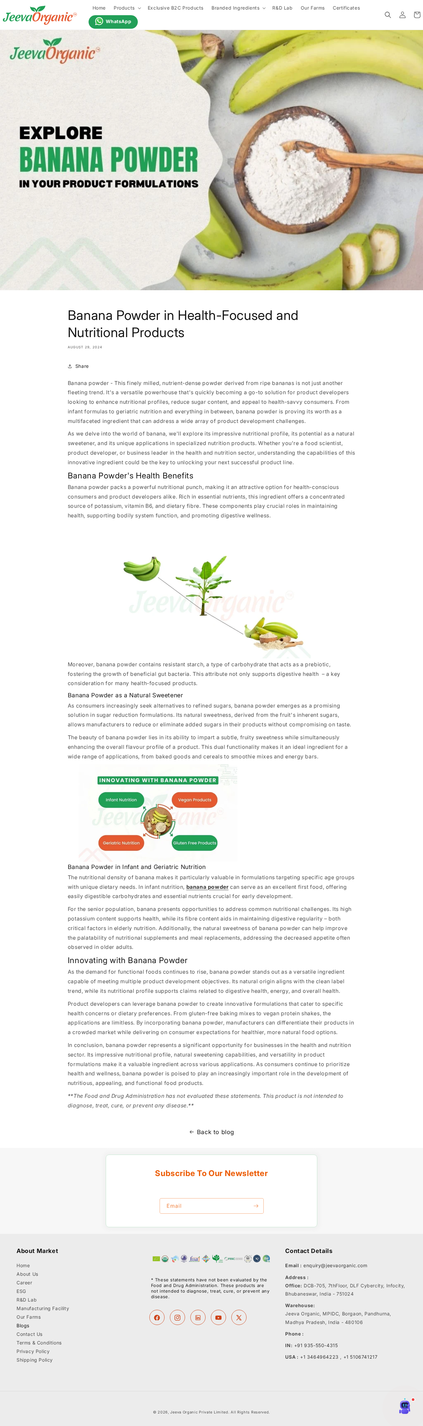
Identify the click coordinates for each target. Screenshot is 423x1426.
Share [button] (82, 366)
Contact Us (30, 1334)
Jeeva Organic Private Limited (199, 1412)
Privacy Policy (33, 1351)
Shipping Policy (35, 1360)
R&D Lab (27, 1300)
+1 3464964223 (319, 1357)
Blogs (23, 1326)
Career (24, 1283)
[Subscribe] (256, 1206)
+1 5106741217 (360, 1357)
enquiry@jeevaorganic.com (335, 1266)
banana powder (207, 887)
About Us (27, 1274)
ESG (21, 1291)
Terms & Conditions (39, 1343)
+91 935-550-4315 (316, 1345)
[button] (127, 8)
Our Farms (29, 1317)
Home (23, 1266)
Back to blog (215, 1132)
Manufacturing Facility (43, 1308)
